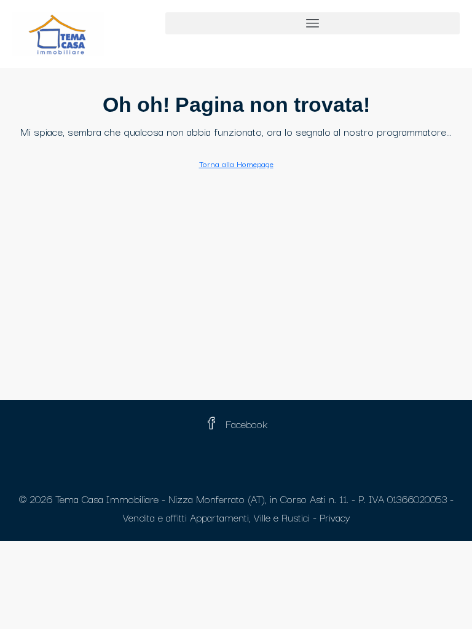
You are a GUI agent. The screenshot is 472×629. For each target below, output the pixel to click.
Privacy (335, 517)
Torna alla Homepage (236, 163)
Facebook (244, 423)
